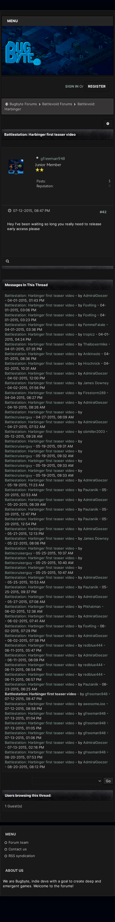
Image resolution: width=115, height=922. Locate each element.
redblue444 (92, 645)
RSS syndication (21, 856)
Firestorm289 (94, 393)
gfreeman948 (53, 158)
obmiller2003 (94, 431)
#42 (103, 212)
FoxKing (89, 305)
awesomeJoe (94, 704)
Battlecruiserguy (18, 417)
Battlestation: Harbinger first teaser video (39, 295)
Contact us (17, 849)
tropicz (89, 334)
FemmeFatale (94, 324)
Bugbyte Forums (23, 104)
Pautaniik (90, 490)
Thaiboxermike (95, 344)
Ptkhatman (92, 606)
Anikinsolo (91, 354)
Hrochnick (91, 363)
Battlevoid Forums (57, 104)
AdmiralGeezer (95, 295)
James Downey (96, 383)
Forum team (17, 842)
